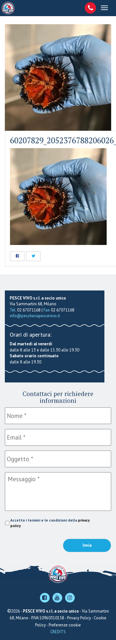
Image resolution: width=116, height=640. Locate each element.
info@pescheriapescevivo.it (35, 316)
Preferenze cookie (65, 625)
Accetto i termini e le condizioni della (50, 523)
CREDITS (58, 632)
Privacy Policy (79, 618)
